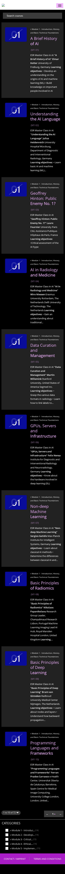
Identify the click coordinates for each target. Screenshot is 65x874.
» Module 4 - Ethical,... (23, 843)
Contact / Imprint (15, 858)
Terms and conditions (47, 858)
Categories (11, 823)
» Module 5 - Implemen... (25, 848)
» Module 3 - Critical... (23, 839)
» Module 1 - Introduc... (24, 830)
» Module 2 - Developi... (24, 834)
